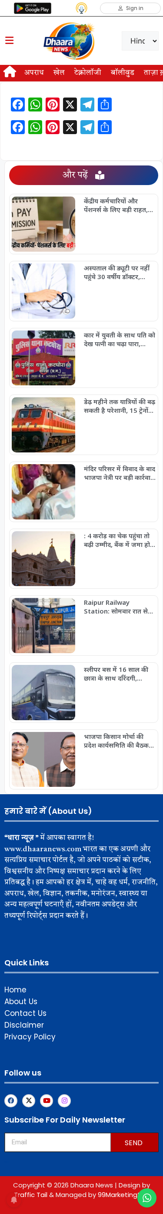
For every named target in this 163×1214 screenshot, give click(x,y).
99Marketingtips (124, 1194)
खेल (59, 73)
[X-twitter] (28, 1100)
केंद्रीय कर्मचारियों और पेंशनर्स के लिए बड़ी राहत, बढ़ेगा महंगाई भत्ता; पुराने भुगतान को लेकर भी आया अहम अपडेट (116, 205)
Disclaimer (24, 1025)
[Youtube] (46, 1100)
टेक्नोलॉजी (87, 73)
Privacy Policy (30, 1037)
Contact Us (25, 1013)
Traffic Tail (30, 1194)
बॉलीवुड (122, 73)
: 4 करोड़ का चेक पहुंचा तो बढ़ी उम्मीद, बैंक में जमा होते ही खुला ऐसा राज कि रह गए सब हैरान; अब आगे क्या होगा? (119, 540)
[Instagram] (64, 1100)
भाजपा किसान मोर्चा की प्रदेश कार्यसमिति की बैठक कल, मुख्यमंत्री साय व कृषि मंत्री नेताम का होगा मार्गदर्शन (119, 740)
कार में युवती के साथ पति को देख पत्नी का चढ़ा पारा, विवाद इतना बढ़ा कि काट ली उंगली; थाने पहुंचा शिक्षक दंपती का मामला (119, 339)
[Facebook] (10, 1100)
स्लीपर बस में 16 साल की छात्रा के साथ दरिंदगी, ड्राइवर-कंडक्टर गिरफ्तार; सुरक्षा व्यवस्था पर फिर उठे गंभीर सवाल (116, 673)
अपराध (34, 73)
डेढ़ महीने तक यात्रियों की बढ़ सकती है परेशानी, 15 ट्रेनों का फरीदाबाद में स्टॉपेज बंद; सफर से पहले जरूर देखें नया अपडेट (119, 406)
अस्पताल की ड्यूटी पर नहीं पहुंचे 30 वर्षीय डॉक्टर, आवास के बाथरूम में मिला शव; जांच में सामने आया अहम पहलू (117, 272)
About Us (20, 1001)
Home (15, 990)
